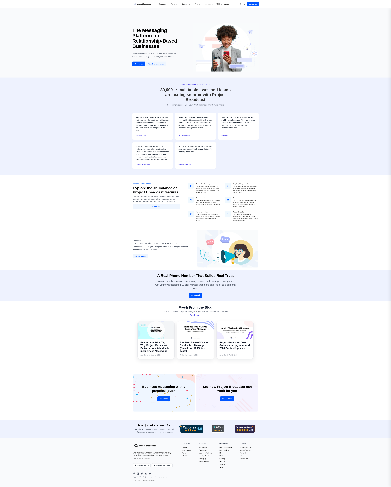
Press (241, 456)
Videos (221, 467)
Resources (186, 4)
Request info (227, 399)
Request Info (244, 458)
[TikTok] (142, 473)
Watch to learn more (156, 64)
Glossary (222, 458)
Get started (139, 64)
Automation (202, 450)
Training (222, 464)
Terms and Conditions (148, 480)
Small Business (186, 450)
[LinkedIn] (150, 473)
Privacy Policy (137, 480)
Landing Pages (204, 456)
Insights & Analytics (205, 453)
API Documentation (225, 447)
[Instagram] (138, 473)
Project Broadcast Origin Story (141, 458)
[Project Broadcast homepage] (142, 4)
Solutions (162, 4)
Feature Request (245, 450)
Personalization (204, 461)
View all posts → (195, 315)
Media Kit (243, 453)
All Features (203, 447)
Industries (185, 447)
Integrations (208, 4)
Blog (220, 453)
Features (174, 4)
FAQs (221, 456)
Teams (184, 453)
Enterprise (185, 456)
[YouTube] (146, 473)
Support (222, 461)
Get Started (253, 4)
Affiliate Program (222, 4)
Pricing (197, 4)
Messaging (202, 458)
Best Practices (224, 450)
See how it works (140, 256)
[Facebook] (134, 473)
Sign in (242, 4)
